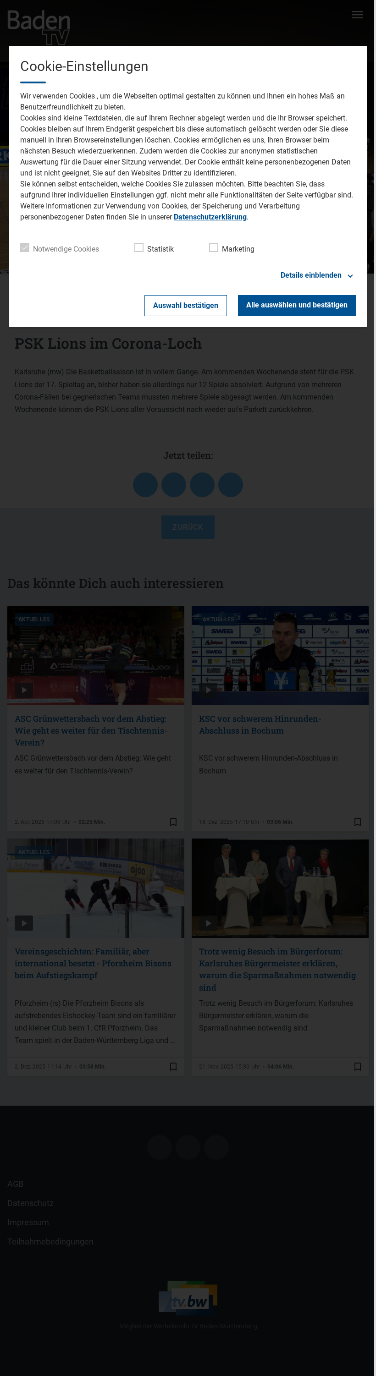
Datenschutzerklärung (210, 217)
